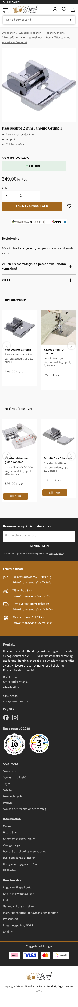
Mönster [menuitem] (8, 803)
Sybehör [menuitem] (8, 790)
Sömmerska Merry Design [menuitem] (19, 839)
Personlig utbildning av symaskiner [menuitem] (25, 851)
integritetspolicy (56, 553)
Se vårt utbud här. (25, 670)
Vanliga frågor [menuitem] (12, 845)
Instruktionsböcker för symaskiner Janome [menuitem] (30, 913)
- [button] (6, 195)
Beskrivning (10, 238)
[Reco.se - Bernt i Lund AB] (39, 743)
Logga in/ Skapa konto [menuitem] (17, 887)
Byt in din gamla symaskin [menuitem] (19, 858)
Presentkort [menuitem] (10, 919)
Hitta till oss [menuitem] (10, 832)
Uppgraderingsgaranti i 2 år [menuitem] (20, 864)
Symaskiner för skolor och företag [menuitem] (24, 809)
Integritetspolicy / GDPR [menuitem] (18, 925)
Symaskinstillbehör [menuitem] (15, 777)
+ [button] (35, 195)
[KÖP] (32, 206)
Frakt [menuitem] (6, 900)
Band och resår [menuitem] (12, 796)
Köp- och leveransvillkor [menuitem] (18, 894)
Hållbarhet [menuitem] (9, 870)
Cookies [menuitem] (8, 932)
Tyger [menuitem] (6, 784)
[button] (5, 8)
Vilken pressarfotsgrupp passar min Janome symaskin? (34, 266)
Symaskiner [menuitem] (10, 771)
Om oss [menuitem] (7, 826)
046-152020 (13, 2)
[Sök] (70, 20)
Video (6, 280)
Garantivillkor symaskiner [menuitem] (19, 906)
